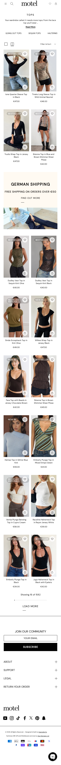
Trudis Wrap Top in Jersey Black (16, 155)
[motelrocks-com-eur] (29, 4)
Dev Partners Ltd (43, 736)
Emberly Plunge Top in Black (16, 581)
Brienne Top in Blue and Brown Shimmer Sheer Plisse (43, 157)
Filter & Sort (46, 44)
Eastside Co (43, 732)
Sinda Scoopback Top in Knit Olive (16, 341)
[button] (24, 53)
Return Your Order (17, 686)
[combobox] (12, 4)
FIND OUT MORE (30, 198)
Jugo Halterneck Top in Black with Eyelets (43, 581)
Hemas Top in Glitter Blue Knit (16, 461)
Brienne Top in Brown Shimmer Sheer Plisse (44, 401)
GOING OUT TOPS (13, 33)
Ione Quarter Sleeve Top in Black (16, 95)
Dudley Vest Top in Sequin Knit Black (43, 282)
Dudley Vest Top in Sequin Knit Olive (16, 282)
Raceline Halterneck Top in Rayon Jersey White (44, 521)
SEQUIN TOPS (34, 33)
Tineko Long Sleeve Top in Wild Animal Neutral (43, 95)
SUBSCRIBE (30, 647)
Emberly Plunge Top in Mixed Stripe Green (44, 461)
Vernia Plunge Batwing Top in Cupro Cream (16, 521)
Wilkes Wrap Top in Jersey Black (44, 341)
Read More (30, 27)
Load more (30, 606)
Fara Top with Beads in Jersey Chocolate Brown (16, 401)
